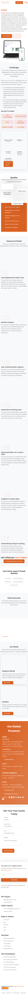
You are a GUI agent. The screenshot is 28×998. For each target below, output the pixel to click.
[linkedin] (14, 797)
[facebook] (9, 797)
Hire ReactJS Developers (10, 970)
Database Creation (7, 127)
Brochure (5, 924)
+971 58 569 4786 (9, 790)
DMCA (3, 988)
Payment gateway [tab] (18, 578)
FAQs (4, 927)
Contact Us (17, 36)
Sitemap (23, 993)
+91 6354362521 (7, 902)
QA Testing (21, 127)
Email (5, 830)
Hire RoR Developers (8, 962)
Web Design (6, 943)
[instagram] (12, 797)
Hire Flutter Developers (9, 967)
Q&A (4, 930)
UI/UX (7, 122)
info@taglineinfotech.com (11, 794)
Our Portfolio (6, 36)
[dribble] (23, 797)
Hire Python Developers (9, 957)
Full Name (6, 817)
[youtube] (3, 799)
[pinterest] (18, 797)
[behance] (21, 797)
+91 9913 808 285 (8, 759)
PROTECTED (5, 990)
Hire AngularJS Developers (10, 959)
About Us (9, 993)
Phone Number (7, 824)
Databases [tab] (8, 582)
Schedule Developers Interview (14, 561)
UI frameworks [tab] (14, 585)
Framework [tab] (8, 578)
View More (7, 682)
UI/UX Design (6, 946)
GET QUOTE (19, 2)
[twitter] (16, 797)
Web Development (8, 941)
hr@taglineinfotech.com (10, 899)
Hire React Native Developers (11, 964)
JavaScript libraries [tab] (18, 582)
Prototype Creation (20, 116)
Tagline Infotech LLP (19, 986)
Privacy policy (16, 993)
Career (3, 993)
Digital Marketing (7, 948)
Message (6, 837)
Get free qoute (7, 164)
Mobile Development (9, 938)
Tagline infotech (7, 911)
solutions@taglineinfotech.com (12, 908)
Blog (4, 922)
